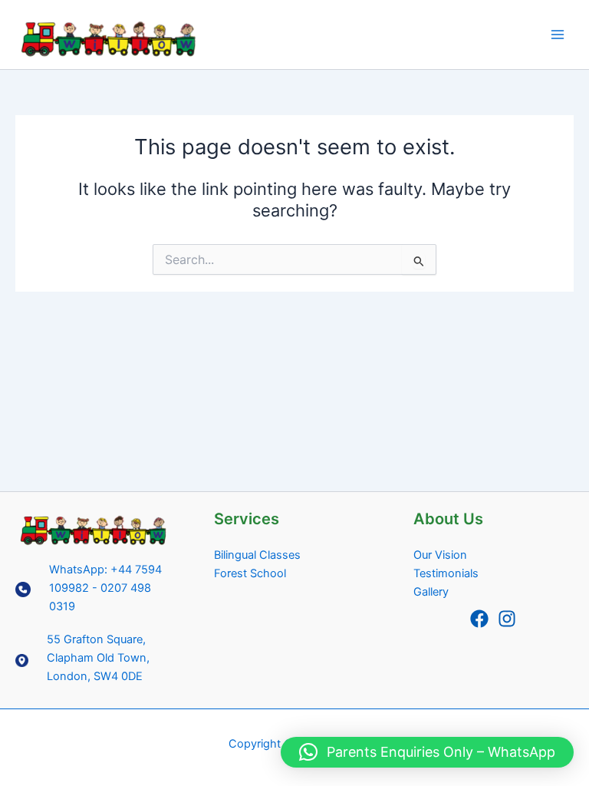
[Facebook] (479, 618)
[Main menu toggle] (557, 34)
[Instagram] (507, 618)
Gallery (431, 592)
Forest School (250, 573)
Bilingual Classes (257, 555)
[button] (427, 752)
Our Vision (440, 555)
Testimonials (446, 573)
